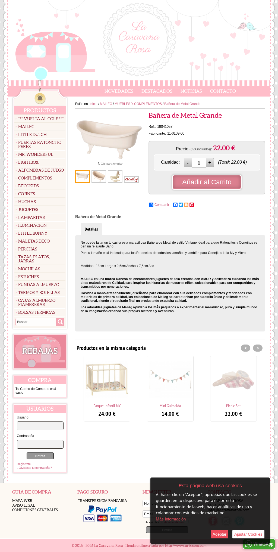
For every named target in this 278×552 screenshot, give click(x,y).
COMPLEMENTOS (35, 178)
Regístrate (24, 464)
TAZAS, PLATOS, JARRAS (34, 259)
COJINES (26, 193)
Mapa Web (22, 501)
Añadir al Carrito (207, 182)
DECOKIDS (28, 186)
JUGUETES (28, 209)
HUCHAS (27, 201)
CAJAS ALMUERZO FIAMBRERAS (36, 302)
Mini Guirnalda (170, 405)
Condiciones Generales (35, 510)
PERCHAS (27, 249)
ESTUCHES (28, 276)
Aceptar (219, 534)
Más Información (171, 519)
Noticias (191, 91)
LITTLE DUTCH (32, 134)
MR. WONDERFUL (35, 154)
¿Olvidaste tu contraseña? (34, 467)
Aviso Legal (23, 505)
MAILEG (26, 126)
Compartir (161, 205)
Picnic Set (233, 405)
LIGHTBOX (28, 162)
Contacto (223, 91)
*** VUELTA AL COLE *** (41, 118)
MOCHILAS (29, 268)
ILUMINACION (32, 225)
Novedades (119, 91)
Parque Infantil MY (107, 405)
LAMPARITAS (31, 217)
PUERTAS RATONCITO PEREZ (39, 144)
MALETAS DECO (34, 241)
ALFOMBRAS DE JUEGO (41, 170)
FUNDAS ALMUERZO (38, 284)
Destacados (156, 91)
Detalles (91, 229)
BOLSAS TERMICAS (36, 312)
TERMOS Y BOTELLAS (39, 292)
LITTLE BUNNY (33, 233)
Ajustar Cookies (248, 534)
